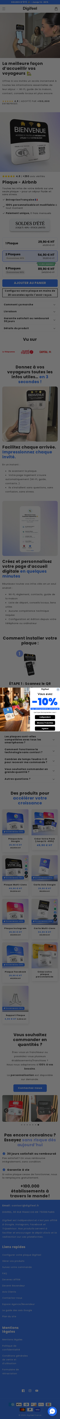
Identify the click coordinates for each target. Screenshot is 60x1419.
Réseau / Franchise (45, 723)
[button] (52, 1411)
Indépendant (44, 717)
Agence (45, 728)
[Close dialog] (58, 689)
